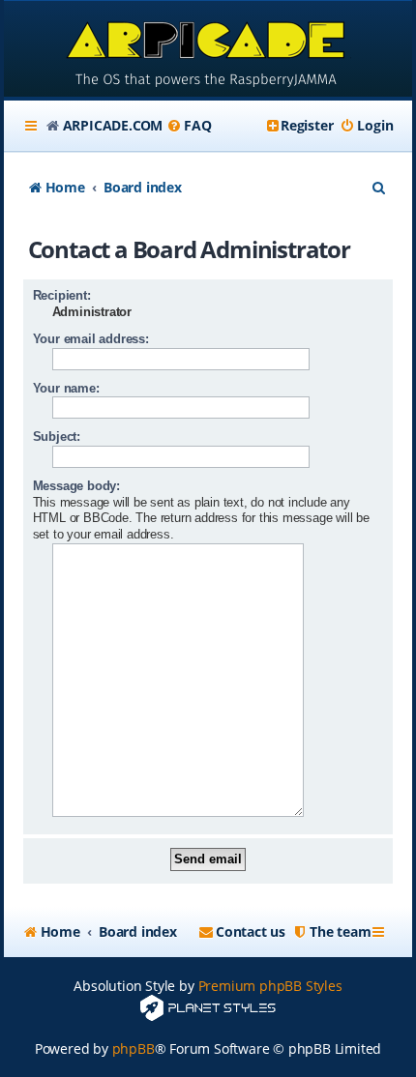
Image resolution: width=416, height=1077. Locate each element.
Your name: (66, 388)
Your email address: (91, 339)
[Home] (208, 51)
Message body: (76, 486)
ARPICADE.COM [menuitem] (113, 125)
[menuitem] (188, 125)
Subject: (56, 436)
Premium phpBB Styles (270, 985)
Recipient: (62, 295)
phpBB (133, 1048)
